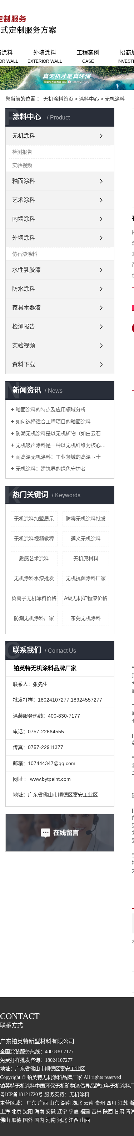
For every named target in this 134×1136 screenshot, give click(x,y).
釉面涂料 (23, 181)
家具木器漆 (26, 308)
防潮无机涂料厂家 (34, 618)
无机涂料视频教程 (34, 538)
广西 (43, 1103)
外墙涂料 (45, 57)
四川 (111, 1103)
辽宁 (62, 1111)
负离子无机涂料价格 (33, 598)
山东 (54, 1103)
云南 (89, 1103)
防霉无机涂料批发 (86, 518)
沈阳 (28, 1111)
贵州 (100, 1103)
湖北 (77, 1103)
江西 (74, 1120)
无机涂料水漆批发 (34, 578)
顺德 (16, 1120)
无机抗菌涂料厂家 (86, 578)
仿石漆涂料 (24, 254)
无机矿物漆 (67, 1086)
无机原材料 (85, 558)
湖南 (66, 1103)
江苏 (123, 1103)
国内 (39, 1120)
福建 (85, 1111)
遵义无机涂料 (86, 538)
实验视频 (22, 165)
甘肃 (119, 1111)
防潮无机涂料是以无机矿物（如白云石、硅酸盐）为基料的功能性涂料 (62, 433)
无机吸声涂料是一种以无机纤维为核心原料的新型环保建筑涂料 (62, 445)
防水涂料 (23, 289)
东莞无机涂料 (86, 618)
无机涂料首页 (58, 99)
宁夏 (74, 1111)
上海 (5, 1111)
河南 (51, 1120)
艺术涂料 (23, 200)
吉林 (96, 1111)
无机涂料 (115, 99)
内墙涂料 (23, 219)
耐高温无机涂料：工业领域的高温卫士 (58, 457)
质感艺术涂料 (34, 558)
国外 (28, 1120)
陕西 (108, 1111)
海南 (39, 1111)
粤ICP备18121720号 (21, 1094)
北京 (16, 1111)
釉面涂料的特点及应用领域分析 (51, 409)
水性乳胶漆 (26, 270)
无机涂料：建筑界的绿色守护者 (51, 469)
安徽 (51, 1111)
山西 (85, 1120)
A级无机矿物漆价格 (85, 598)
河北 (62, 1120)
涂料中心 (89, 99)
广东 (31, 1103)
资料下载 (23, 364)
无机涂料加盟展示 (34, 518)
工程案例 (87, 57)
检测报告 (22, 152)
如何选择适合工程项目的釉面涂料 (53, 421)
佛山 (5, 1120)
